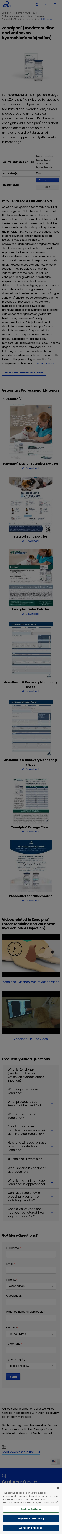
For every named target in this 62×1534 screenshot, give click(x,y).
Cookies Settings (31, 1509)
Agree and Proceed (31, 1527)
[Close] (58, 1488)
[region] (31, 1508)
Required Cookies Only (31, 1518)
